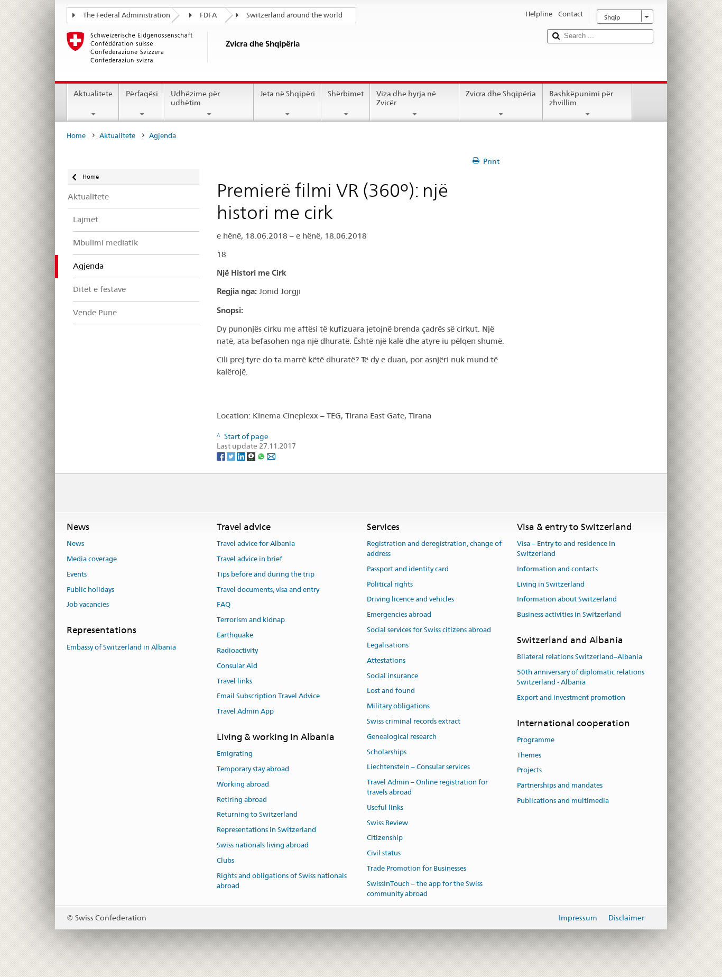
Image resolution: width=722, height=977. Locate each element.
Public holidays (90, 589)
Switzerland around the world (294, 15)
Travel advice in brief (249, 559)
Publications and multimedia (563, 801)
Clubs (225, 860)
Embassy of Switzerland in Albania (121, 647)
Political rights (390, 584)
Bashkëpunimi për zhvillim (581, 98)
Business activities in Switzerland (569, 615)
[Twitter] (232, 456)
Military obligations (398, 706)
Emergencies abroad (399, 615)
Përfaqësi (142, 93)
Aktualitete (93, 93)
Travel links (234, 681)
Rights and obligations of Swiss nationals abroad (282, 881)
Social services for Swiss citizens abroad (429, 630)
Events (77, 574)
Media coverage (92, 559)
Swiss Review (387, 823)
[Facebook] (222, 456)
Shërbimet (346, 93)
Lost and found (391, 691)
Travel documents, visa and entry (268, 589)
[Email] (271, 456)
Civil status (384, 853)
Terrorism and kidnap (251, 620)
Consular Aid (237, 666)
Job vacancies (88, 605)
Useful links (385, 807)
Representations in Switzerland (266, 830)
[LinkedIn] (242, 456)
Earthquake (235, 635)
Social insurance (392, 676)
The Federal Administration (126, 15)
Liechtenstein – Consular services (418, 767)
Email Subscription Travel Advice (268, 696)
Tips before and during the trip (265, 574)
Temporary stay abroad (253, 769)
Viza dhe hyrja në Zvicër (406, 98)
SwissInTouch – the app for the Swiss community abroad (425, 889)
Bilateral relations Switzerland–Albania (579, 657)
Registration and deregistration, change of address (434, 549)
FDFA (208, 15)
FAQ (223, 605)
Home (76, 136)
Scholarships (386, 752)
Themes (529, 755)
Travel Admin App (245, 711)
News (75, 543)
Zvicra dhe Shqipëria (501, 93)
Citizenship (385, 838)
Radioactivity (237, 650)
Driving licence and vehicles (410, 600)
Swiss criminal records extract (413, 721)
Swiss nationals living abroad (263, 845)
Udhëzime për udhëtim (195, 98)
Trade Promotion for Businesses (416, 868)
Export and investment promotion (571, 697)
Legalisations (388, 645)
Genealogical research (402, 737)
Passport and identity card (408, 569)
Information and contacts (557, 569)
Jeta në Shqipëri (287, 93)
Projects (529, 770)
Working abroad (243, 784)
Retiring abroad (242, 799)
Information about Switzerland (567, 600)
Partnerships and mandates (560, 786)
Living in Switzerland (551, 584)
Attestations (386, 660)
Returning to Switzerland (257, 815)
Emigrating (235, 753)
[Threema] (252, 456)
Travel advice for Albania (256, 543)
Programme (535, 740)
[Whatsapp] (262, 456)
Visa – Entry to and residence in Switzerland (566, 549)
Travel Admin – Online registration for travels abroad (427, 787)
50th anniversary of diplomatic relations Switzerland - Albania (580, 677)
